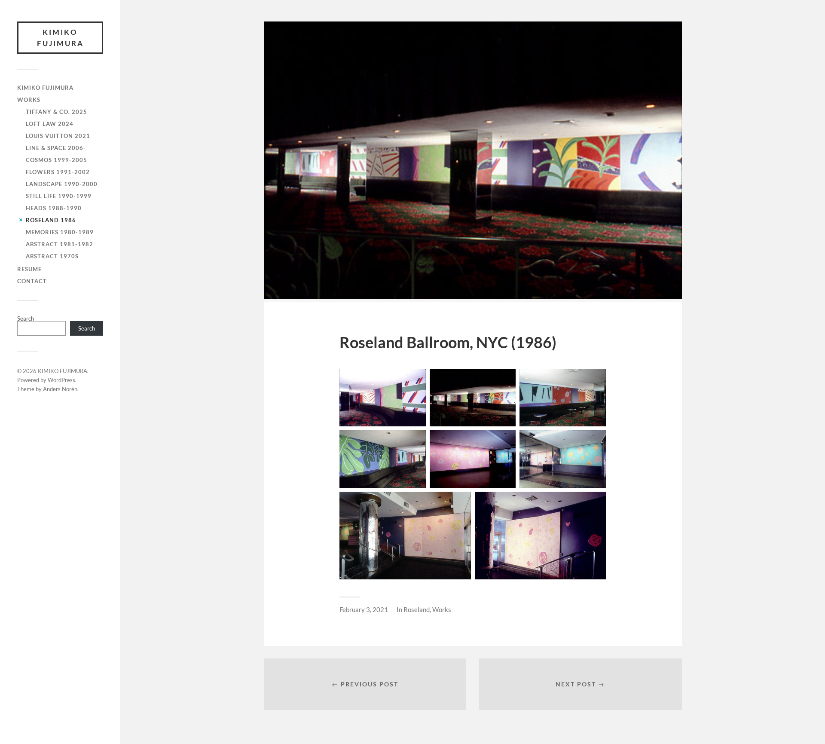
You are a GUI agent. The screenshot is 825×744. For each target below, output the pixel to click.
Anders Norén (60, 389)
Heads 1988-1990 (54, 208)
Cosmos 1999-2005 (56, 159)
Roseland (416, 609)
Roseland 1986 (51, 220)
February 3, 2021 (363, 609)
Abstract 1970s (52, 256)
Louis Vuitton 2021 (58, 135)
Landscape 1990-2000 (62, 184)
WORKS (28, 99)
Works (441, 609)
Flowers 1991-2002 (58, 171)
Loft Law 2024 (49, 123)
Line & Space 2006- (56, 147)
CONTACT (32, 281)
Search (25, 318)
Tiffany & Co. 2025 (56, 111)
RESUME (29, 269)
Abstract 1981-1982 (59, 244)
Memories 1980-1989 (60, 232)
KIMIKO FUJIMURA (60, 38)
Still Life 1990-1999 (59, 196)
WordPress (61, 380)
